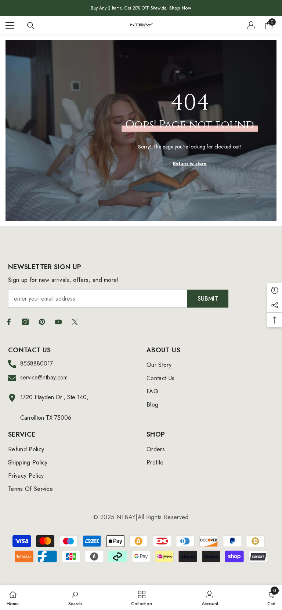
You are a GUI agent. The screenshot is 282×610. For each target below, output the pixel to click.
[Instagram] (25, 321)
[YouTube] (58, 321)
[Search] (30, 25)
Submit (208, 298)
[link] (75, 598)
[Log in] (251, 25)
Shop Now (180, 8)
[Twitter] (74, 321)
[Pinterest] (41, 321)
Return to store (190, 163)
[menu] (10, 25)
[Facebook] (8, 321)
